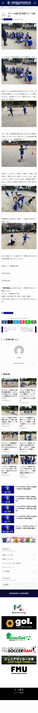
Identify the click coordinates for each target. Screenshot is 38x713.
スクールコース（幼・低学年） (12, 563)
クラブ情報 (5, 571)
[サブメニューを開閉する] (34, 555)
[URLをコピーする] (33, 322)
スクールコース (8, 19)
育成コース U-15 (7, 555)
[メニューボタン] (3, 3)
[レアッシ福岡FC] (19, 3)
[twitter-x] (18, 690)
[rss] (23, 690)
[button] (4, 322)
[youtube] (20, 690)
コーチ (19, 358)
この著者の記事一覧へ (19, 363)
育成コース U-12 (7, 559)
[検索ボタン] (35, 3)
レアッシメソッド (8, 567)
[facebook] (15, 690)
